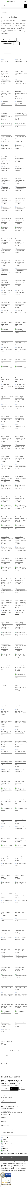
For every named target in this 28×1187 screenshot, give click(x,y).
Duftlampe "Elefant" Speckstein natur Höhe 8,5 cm (6, 240)
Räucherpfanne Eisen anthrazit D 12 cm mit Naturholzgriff (21, 580)
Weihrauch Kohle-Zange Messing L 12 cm (6, 801)
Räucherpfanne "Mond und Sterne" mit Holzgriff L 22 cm (20, 438)
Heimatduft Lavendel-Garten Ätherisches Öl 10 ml (21, 114)
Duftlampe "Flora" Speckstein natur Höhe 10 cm (20, 200)
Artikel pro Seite (7, 43)
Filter (4, 40)
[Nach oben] (0, 1186)
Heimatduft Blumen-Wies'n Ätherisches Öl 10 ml (21, 93)
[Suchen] (25, 6)
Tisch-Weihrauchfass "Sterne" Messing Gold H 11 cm (6, 722)
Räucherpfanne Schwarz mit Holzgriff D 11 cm (20, 478)
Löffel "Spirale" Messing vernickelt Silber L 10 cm (6, 93)
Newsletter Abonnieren (22, 1088)
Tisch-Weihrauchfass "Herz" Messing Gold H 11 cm (6, 742)
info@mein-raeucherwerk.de (8, 1102)
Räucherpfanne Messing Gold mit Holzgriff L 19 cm (19, 418)
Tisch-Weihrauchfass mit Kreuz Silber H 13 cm (20, 763)
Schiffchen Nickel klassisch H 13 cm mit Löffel (20, 687)
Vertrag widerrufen (7, 1132)
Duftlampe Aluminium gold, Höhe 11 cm (5, 180)
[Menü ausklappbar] (3, 2)
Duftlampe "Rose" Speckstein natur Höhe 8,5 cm (19, 220)
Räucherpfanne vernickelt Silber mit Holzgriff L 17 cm (6, 418)
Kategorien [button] (4, 1063)
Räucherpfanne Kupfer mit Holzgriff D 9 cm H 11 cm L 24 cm (21, 518)
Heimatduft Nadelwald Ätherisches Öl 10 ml (6, 114)
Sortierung (12, 40)
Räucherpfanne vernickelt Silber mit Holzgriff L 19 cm (6, 560)
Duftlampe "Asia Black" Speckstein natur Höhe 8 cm (5, 262)
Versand (24, 1153)
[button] (19, 1)
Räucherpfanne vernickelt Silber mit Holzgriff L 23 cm (6, 478)
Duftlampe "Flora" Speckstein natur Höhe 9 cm (6, 304)
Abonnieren (14, 1089)
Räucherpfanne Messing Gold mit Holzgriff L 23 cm (19, 458)
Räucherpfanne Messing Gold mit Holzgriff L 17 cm (19, 398)
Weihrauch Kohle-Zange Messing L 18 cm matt (20, 667)
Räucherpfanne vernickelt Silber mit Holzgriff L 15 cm (6, 518)
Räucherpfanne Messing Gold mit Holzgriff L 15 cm (5, 458)
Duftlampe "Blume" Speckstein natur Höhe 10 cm (20, 282)
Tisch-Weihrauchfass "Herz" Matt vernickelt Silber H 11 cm (21, 742)
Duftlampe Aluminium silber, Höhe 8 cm (19, 180)
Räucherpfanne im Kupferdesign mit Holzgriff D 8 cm (6, 498)
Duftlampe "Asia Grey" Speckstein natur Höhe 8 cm (19, 262)
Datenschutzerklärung (7, 1082)
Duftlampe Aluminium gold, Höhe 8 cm (19, 158)
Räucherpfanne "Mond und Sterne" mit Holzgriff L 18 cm (6, 438)
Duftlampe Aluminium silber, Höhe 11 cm (5, 200)
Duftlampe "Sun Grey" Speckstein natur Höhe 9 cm (21, 304)
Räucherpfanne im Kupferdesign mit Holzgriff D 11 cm (20, 498)
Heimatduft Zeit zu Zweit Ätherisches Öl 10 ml (20, 136)
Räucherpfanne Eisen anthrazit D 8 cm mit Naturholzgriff (20, 560)
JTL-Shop (9, 1157)
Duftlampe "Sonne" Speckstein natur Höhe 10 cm (6, 220)
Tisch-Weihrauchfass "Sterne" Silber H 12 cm (20, 722)
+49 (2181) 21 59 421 (6, 1097)
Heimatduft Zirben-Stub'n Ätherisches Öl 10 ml (7, 136)
